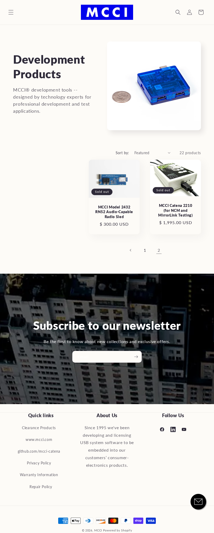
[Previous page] (130, 250)
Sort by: (122, 153)
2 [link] (159, 250)
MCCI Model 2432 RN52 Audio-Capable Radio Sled (114, 212)
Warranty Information (39, 474)
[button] (11, 12)
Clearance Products (39, 428)
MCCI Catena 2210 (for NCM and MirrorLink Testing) (175, 210)
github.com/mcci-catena (39, 451)
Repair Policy (40, 486)
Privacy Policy (39, 463)
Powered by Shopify (117, 530)
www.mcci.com (39, 439)
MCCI (98, 530)
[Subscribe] (136, 357)
